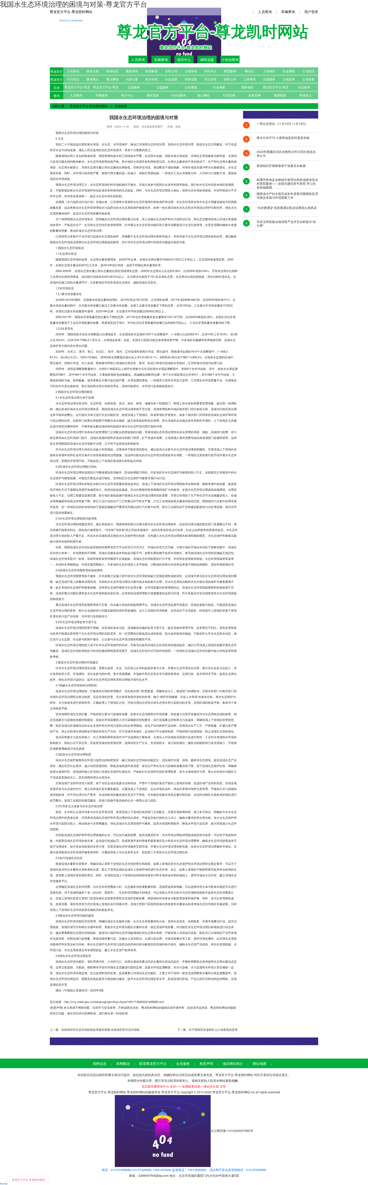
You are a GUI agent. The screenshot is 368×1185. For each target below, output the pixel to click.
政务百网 (254, 95)
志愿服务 (269, 79)
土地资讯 (73, 71)
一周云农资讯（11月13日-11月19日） (282, 124)
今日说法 (73, 79)
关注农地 (210, 79)
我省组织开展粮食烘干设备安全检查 (281, 166)
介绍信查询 (230, 59)
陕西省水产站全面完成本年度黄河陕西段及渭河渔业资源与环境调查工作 (287, 196)
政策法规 (92, 71)
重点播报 (112, 79)
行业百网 (229, 95)
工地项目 (269, 71)
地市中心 (184, 59)
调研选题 (207, 59)
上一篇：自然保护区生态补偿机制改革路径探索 (80, 1029)
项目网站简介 (233, 1063)
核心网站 (203, 95)
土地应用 (289, 79)
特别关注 (210, 71)
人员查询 (265, 11)
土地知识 (308, 71)
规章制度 (280, 95)
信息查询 (304, 87)
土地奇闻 (249, 79)
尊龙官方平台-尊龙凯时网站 (71, 11)
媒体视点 (92, 79)
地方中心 (127, 95)
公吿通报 (191, 87)
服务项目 (247, 87)
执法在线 (151, 79)
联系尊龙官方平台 (153, 1063)
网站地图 (259, 1063)
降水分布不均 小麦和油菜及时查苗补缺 (283, 138)
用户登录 (311, 11)
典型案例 (230, 71)
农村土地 (171, 71)
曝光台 (249, 71)
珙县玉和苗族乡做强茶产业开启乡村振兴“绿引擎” (286, 224)
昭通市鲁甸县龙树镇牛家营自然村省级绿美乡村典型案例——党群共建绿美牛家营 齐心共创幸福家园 (287, 182)
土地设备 (308, 79)
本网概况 (123, 1063)
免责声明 (206, 1063)
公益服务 (162, 87)
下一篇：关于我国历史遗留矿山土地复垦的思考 (207, 1029)
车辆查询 (288, 11)
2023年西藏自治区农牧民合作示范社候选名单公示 (286, 154)
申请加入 (305, 95)
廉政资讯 (132, 71)
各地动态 (112, 71)
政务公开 (230, 79)
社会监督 (171, 79)
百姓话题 (191, 79)
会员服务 (183, 1063)
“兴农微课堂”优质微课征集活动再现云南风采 (287, 208)
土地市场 (191, 71)
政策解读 (151, 71)
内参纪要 (132, 79)
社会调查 (289, 71)
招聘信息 (100, 1063)
